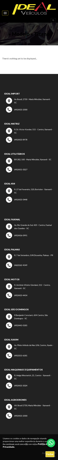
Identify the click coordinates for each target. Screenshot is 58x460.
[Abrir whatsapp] (51, 442)
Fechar (50, 454)
